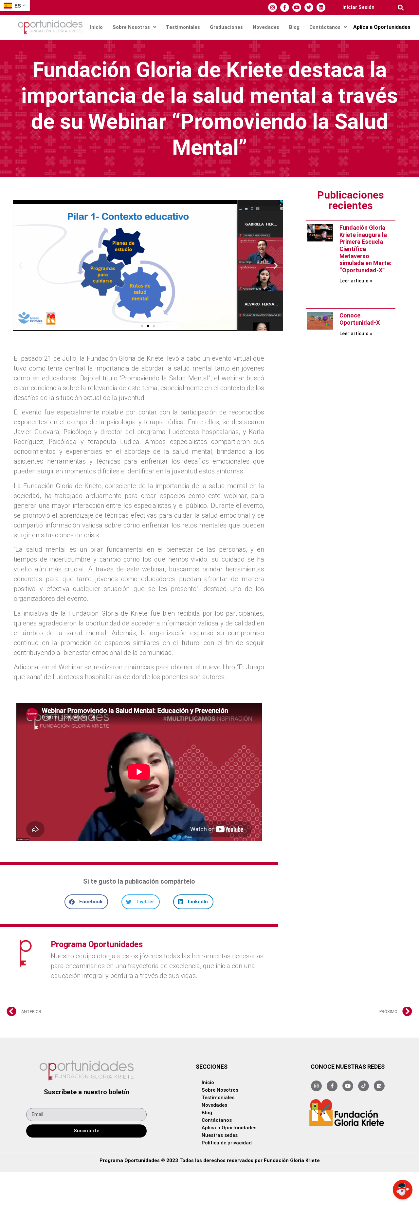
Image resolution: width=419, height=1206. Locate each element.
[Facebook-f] (284, 7)
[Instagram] (272, 7)
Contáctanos (324, 27)
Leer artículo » (355, 281)
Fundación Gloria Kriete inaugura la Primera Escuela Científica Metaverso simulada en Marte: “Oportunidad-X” (365, 249)
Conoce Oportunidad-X (359, 319)
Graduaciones (226, 27)
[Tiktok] (363, 1086)
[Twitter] (308, 7)
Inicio (96, 27)
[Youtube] (296, 7)
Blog (294, 27)
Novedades (266, 27)
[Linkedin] (321, 7)
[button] (400, 7)
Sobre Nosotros (131, 27)
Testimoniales (183, 27)
